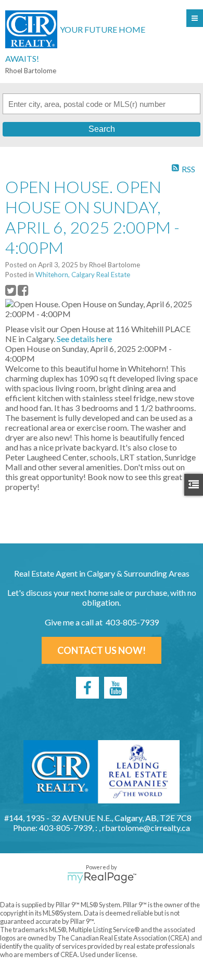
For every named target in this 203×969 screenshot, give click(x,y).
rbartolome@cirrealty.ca (146, 827)
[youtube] (115, 688)
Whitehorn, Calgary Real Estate (82, 274)
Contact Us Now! (101, 650)
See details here (84, 339)
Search (101, 129)
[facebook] (87, 688)
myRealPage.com (102, 877)
